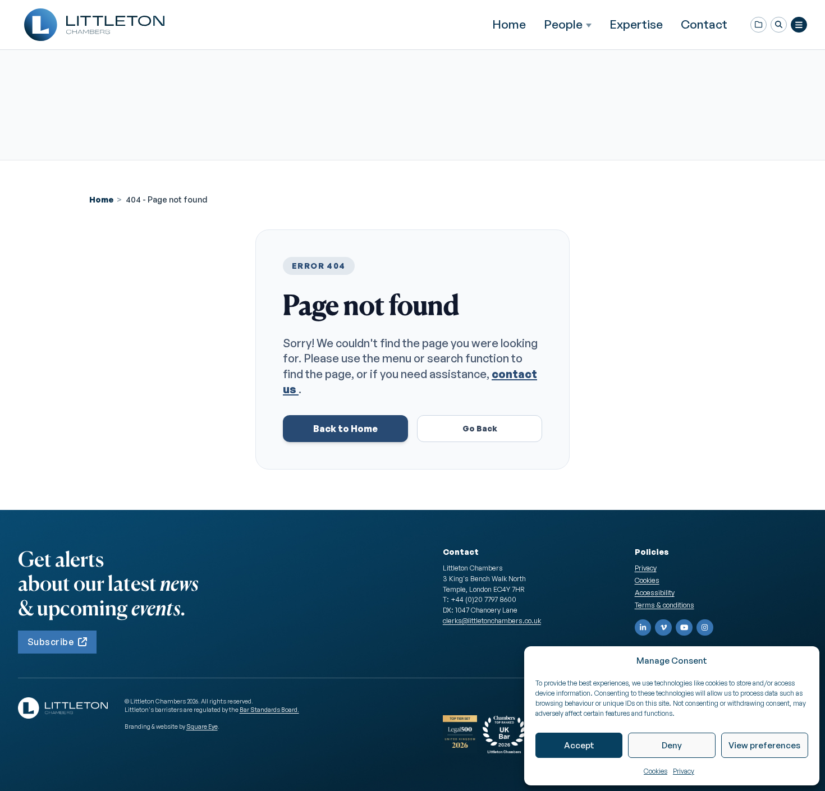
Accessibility (655, 592)
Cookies (655, 771)
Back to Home (345, 428)
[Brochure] (758, 25)
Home (509, 24)
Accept (579, 745)
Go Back (479, 428)
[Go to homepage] (94, 25)
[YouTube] (684, 627)
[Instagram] (704, 627)
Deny (672, 745)
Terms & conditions (664, 604)
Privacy (683, 771)
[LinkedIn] (643, 627)
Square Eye (202, 726)
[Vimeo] (663, 627)
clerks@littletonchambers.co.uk (492, 620)
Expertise (636, 24)
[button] (779, 25)
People (563, 24)
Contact (704, 24)
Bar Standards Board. (269, 710)
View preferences (764, 745)
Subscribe (50, 641)
